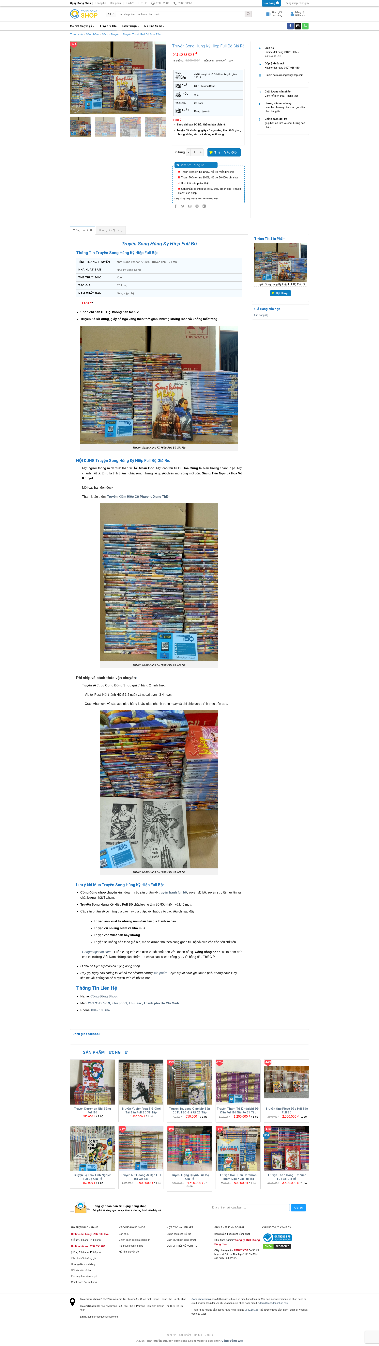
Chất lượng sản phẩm (278, 91)
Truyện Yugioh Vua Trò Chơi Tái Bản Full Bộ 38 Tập (141, 1110)
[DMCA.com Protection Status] (277, 1246)
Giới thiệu (124, 1234)
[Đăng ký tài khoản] (292, 14)
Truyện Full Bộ (108, 26)
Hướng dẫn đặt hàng (111, 230)
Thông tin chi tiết (82, 230)
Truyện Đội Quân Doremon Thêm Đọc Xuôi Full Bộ (238, 1177)
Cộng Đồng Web (232, 1340)
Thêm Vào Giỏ (225, 152)
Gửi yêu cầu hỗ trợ (81, 1270)
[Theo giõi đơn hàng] (268, 14)
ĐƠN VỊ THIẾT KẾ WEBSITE (182, 1245)
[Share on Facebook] (175, 206)
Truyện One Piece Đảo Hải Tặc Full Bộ (286, 1110)
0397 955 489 (291, 67)
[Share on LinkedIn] (204, 206)
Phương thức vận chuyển (84, 1276)
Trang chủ (76, 34)
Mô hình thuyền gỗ (81, 26)
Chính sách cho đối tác (179, 1234)
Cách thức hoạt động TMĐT (181, 1240)
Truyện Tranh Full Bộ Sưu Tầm (142, 34)
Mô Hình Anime (153, 26)
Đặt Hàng (282, 293)
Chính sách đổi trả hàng (84, 1282)
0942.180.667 (101, 1010)
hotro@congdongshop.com (288, 75)
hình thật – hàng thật (286, 95)
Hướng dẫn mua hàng (278, 103)
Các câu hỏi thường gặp (84, 1258)
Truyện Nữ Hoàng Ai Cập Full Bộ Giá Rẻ (141, 1177)
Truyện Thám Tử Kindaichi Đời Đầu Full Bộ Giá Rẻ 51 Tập (238, 1110)
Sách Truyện (129, 26)
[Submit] (248, 14)
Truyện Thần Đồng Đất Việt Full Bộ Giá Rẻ (286, 1177)
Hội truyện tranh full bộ (131, 1245)
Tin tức (130, 3)
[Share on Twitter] (182, 206)
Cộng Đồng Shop (103, 996)
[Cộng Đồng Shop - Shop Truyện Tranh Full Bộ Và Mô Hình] (84, 14)
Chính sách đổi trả (276, 118)
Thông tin (100, 3)
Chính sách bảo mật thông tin (134, 1240)
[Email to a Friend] (190, 206)
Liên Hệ (143, 3)
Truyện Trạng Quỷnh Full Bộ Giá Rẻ (189, 1177)
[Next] (159, 77)
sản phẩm (160, 973)
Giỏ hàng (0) (261, 315)
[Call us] (305, 26)
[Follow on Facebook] (290, 26)
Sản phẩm (116, 3)
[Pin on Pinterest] (197, 206)
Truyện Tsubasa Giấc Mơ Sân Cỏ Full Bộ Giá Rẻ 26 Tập (189, 1110)
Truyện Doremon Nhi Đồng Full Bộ (92, 1110)
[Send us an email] (298, 26)
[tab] (82, 230)
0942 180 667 (291, 52)
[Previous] (77, 77)
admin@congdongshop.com (273, 1303)
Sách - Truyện (110, 34)
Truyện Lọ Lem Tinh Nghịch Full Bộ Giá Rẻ (92, 1177)
